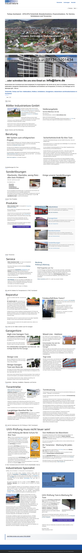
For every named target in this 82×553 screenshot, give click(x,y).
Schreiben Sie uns (45, 551)
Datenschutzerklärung (55, 551)
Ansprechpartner (71, 551)
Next (75, 8)
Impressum (61, 551)
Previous (70, 8)
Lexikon (27, 551)
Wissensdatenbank (22, 551)
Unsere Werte (39, 551)
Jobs (35, 551)
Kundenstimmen (31, 551)
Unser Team (66, 551)
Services (50, 551)
